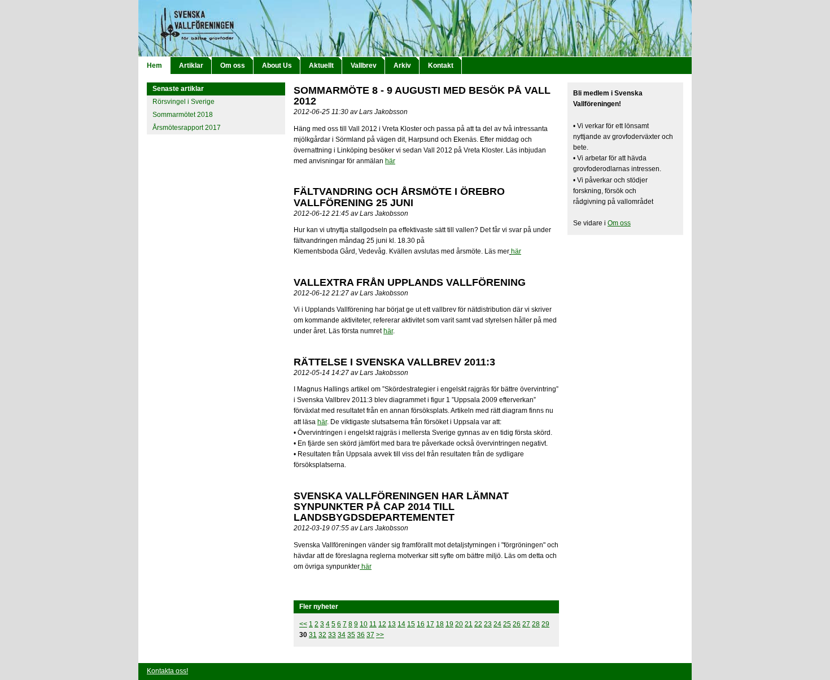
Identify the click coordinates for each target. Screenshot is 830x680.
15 (411, 624)
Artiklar (191, 65)
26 (517, 624)
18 (440, 624)
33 (332, 635)
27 (526, 624)
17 (430, 624)
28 (536, 624)
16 (421, 624)
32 (322, 635)
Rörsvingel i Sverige (183, 102)
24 (497, 624)
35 (351, 635)
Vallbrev (364, 65)
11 (373, 624)
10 (364, 624)
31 (313, 635)
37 (370, 635)
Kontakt (440, 65)
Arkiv (402, 65)
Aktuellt (321, 65)
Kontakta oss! (167, 671)
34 (342, 635)
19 (449, 624)
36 (361, 635)
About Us (277, 65)
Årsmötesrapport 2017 (186, 128)
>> (380, 635)
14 (401, 624)
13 (392, 624)
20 (459, 624)
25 (507, 624)
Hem (154, 65)
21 (469, 624)
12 (382, 624)
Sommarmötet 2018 (182, 115)
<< (303, 624)
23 (488, 624)
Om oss (232, 65)
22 (478, 624)
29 (545, 624)
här (390, 161)
